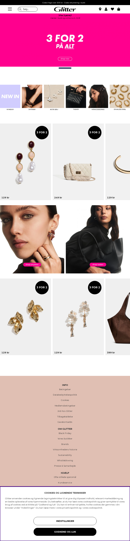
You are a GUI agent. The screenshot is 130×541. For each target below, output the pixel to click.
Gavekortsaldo (65, 422)
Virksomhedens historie (65, 450)
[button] (108, 9)
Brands (65, 444)
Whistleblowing (65, 460)
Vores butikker (65, 439)
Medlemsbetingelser (65, 406)
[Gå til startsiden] (65, 9)
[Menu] (10, 9)
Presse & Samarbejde (65, 466)
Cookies (65, 400)
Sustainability (65, 455)
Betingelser (65, 389)
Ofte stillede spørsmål (65, 477)
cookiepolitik (95, 507)
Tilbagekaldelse (65, 417)
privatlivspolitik (70, 507)
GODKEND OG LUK (65, 531)
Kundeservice (65, 483)
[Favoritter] (114, 9)
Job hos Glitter (65, 411)
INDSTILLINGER (65, 521)
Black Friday (65, 433)
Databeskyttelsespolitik (65, 395)
